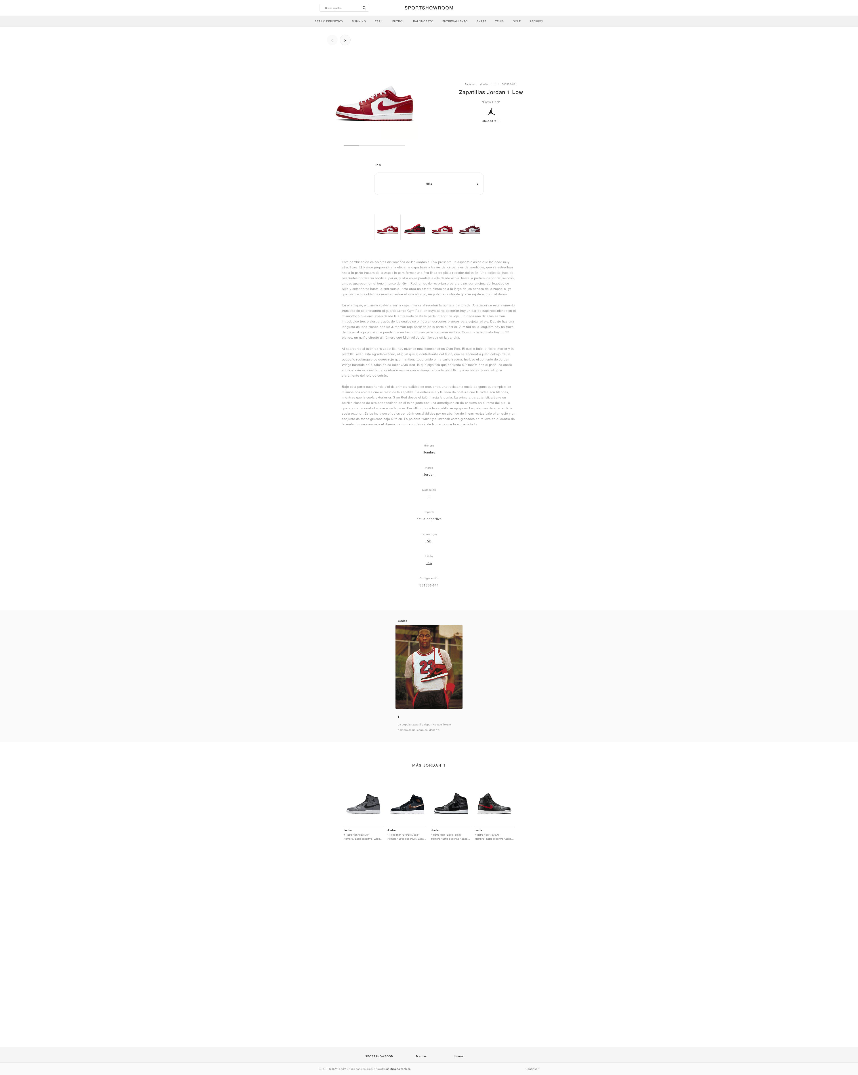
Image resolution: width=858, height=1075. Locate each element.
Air (429, 541)
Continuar (532, 1069)
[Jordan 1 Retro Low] (415, 227)
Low (429, 563)
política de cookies (398, 1069)
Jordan (484, 84)
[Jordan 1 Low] (387, 227)
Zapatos (470, 84)
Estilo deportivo (429, 519)
